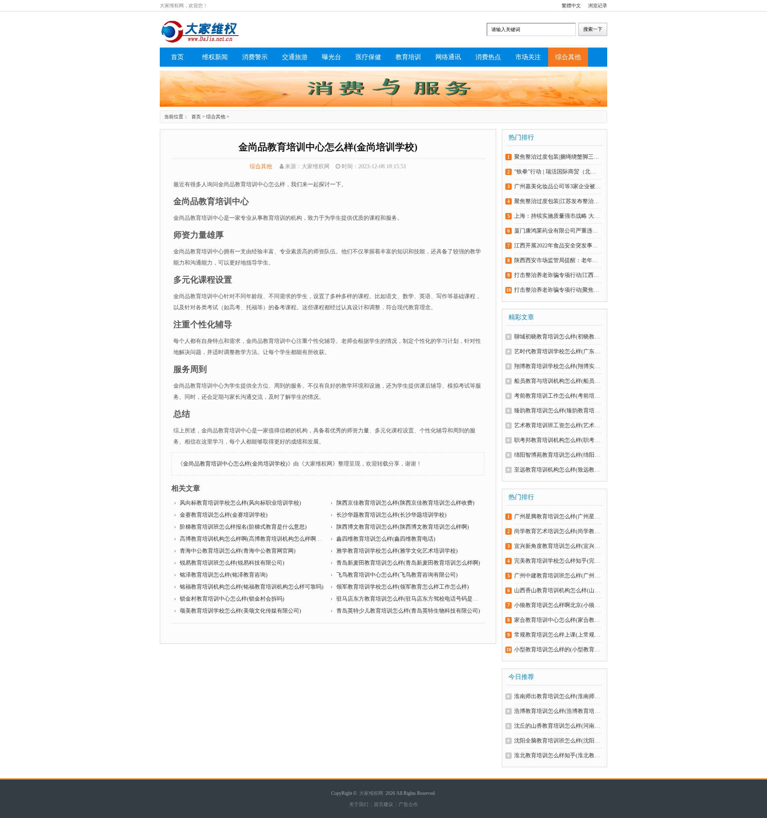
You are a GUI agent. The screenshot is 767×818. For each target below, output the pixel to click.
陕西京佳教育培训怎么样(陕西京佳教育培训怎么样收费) (405, 503)
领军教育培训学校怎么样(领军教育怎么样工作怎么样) (402, 587)
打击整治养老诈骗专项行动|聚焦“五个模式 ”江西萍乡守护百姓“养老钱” (557, 290)
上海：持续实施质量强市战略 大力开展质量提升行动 (557, 216)
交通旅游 (295, 57)
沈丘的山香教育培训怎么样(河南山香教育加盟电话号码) (557, 726)
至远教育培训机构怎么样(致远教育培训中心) (557, 470)
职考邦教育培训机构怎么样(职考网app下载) (557, 440)
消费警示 (255, 57)
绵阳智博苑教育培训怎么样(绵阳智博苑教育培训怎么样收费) (557, 455)
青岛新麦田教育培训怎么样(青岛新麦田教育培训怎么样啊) (408, 563)
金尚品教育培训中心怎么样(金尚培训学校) (235, 464)
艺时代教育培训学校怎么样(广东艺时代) (557, 351)
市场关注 (528, 57)
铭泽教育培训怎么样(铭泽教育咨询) (224, 575)
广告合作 (408, 804)
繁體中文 (571, 5)
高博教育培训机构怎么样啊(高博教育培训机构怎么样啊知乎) (254, 539)
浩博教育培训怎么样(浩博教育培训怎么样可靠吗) (557, 711)
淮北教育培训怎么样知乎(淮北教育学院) (557, 755)
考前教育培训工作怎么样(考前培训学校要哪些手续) (557, 396)
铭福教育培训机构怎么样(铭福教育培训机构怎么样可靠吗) (252, 587)
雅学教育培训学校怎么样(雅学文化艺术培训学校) (397, 551)
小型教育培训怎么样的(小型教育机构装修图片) (557, 650)
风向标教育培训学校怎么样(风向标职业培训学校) (240, 503)
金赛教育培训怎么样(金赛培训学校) (224, 515)
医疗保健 (368, 57)
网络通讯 (448, 57)
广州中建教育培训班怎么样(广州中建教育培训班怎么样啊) (557, 576)
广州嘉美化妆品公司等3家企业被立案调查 (557, 186)
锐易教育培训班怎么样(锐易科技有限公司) (232, 563)
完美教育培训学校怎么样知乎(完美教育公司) (557, 561)
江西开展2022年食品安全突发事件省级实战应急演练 (557, 246)
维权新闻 (215, 57)
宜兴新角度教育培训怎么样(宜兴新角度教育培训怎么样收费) (557, 546)
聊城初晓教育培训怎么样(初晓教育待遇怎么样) (557, 337)
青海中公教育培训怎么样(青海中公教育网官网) (238, 551)
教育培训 (408, 57)
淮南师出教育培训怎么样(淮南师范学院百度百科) (557, 696)
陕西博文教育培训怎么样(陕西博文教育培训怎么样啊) (402, 527)
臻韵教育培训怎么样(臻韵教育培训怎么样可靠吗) (557, 411)
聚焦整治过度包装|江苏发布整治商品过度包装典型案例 (557, 201)
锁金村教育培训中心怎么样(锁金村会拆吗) (232, 599)
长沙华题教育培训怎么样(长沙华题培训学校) (391, 515)
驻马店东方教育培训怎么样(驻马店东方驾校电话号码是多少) (411, 599)
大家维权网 (371, 793)
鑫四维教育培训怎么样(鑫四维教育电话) (385, 539)
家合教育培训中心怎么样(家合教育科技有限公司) (557, 620)
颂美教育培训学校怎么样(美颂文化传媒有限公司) (240, 611)
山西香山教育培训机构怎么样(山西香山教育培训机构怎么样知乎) (557, 590)
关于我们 (358, 804)
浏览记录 (597, 5)
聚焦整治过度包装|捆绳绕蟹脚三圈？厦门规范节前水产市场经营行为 (557, 157)
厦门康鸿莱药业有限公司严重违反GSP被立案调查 (557, 231)
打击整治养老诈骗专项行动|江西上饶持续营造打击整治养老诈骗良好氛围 (557, 275)
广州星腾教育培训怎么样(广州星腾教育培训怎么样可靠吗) (557, 516)
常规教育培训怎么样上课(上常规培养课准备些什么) (557, 635)
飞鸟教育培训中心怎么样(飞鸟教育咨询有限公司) (397, 575)
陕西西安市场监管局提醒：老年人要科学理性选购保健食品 (557, 260)
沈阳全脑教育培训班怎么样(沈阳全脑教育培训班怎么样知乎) (557, 741)
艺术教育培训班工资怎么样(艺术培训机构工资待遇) (557, 425)
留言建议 (383, 804)
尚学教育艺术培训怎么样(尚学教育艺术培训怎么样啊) (557, 531)
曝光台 (331, 57)
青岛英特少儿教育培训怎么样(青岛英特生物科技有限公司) (408, 611)
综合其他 (568, 57)
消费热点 (488, 57)
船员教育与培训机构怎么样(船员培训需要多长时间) (557, 381)
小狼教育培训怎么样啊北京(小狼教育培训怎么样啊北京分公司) (557, 605)
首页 (177, 57)
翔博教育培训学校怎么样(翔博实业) (557, 366)
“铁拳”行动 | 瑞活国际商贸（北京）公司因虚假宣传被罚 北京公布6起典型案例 (557, 172)
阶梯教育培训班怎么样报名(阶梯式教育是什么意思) (243, 527)
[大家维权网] (200, 42)
